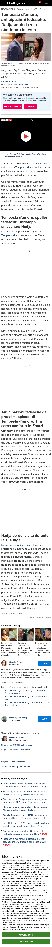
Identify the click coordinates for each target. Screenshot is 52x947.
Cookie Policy (22, 929)
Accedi (47, 3)
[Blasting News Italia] (16, 3)
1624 (22, 867)
